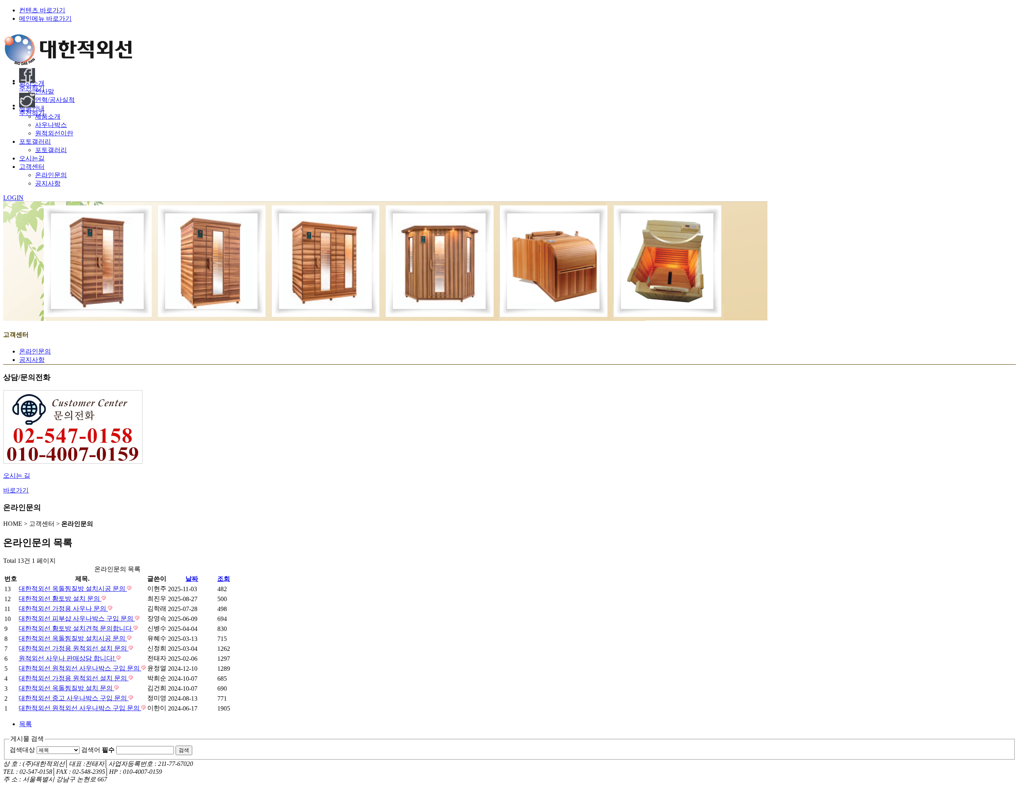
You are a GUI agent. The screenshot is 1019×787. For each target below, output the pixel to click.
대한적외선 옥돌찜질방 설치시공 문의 (73, 588)
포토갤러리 (51, 149)
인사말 (44, 91)
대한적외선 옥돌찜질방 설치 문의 (66, 688)
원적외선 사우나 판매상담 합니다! (67, 658)
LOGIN (13, 197)
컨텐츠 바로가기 (42, 10)
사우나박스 (51, 124)
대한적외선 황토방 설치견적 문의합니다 (76, 628)
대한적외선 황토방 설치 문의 (60, 598)
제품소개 (48, 116)
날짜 (191, 578)
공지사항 (48, 183)
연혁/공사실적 (55, 99)
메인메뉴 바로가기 (45, 18)
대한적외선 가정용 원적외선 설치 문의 (74, 648)
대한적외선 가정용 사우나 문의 (63, 608)
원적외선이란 (54, 133)
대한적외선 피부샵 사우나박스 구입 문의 (77, 618)
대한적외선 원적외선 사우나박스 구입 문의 (80, 668)
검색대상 (22, 749)
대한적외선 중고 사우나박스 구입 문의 (74, 698)
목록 (25, 724)
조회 (223, 578)
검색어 (98, 749)
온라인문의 (51, 175)
